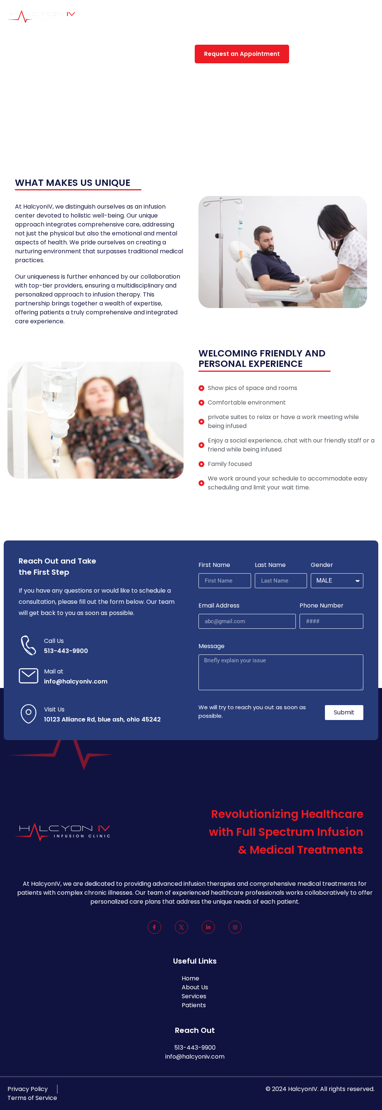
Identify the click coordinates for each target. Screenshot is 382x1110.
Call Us (54, 641)
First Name (214, 565)
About (194, 16)
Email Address (218, 605)
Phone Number (322, 605)
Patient (267, 16)
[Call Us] (28, 645)
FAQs (301, 16)
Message (211, 646)
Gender (322, 565)
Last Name (270, 565)
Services (229, 16)
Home (161, 16)
